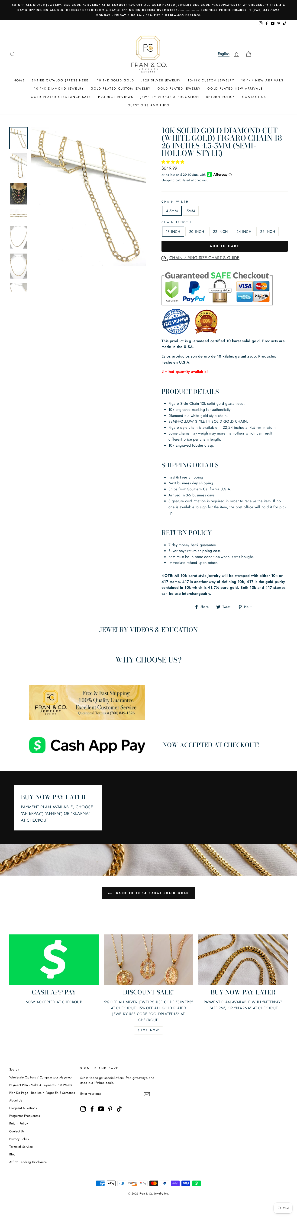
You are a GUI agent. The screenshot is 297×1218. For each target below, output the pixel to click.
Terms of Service (21, 1146)
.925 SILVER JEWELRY (161, 80)
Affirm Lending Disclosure (28, 1162)
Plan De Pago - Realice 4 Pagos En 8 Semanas (42, 1092)
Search (14, 1069)
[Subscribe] (147, 1094)
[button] (173, 162)
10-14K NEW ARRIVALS (262, 80)
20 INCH (196, 231)
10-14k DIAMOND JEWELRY (59, 88)
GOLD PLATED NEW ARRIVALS (235, 88)
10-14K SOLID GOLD (115, 80)
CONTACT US (254, 97)
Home (19, 80)
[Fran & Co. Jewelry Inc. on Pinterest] (110, 1109)
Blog (12, 1154)
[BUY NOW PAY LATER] (243, 959)
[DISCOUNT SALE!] (148, 959)
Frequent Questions (23, 1108)
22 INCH (220, 231)
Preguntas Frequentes (24, 1115)
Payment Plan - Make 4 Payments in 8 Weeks (40, 1085)
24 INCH (243, 231)
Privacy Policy (19, 1139)
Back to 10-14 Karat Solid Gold (151, 893)
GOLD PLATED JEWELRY (179, 88)
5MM (191, 211)
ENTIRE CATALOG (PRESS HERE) (61, 80)
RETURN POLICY (220, 97)
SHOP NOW (149, 1030)
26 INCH (267, 231)
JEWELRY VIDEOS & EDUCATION (169, 97)
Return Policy (18, 1123)
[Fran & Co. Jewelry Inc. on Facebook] (92, 1109)
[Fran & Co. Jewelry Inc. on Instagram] (83, 1109)
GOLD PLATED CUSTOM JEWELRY (121, 88)
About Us (15, 1100)
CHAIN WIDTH (175, 202)
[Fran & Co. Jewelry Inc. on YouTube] (101, 1109)
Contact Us (16, 1131)
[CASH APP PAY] (54, 959)
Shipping (167, 180)
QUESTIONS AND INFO (149, 105)
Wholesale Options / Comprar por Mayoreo (40, 1077)
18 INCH (173, 231)
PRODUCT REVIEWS (115, 97)
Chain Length (176, 222)
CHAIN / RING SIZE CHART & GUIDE (204, 258)
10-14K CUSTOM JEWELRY (211, 80)
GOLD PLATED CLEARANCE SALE (61, 97)
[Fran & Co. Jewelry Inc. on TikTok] (119, 1109)
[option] (148, 9)
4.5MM (172, 211)
